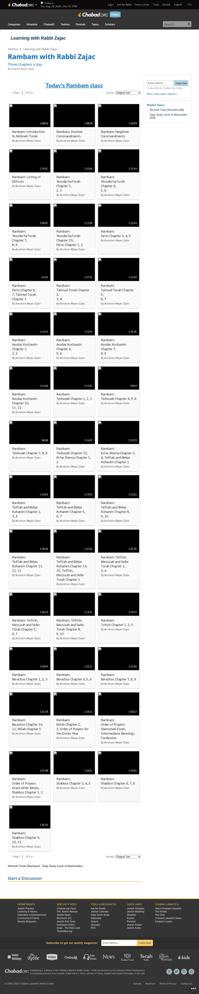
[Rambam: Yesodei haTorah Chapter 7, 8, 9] (30, 229)
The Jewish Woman (67, 911)
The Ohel (160, 915)
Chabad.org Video (66, 908)
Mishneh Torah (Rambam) (164, 109)
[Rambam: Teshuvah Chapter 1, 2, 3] (74, 391)
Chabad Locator (163, 921)
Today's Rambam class (74, 85)
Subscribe (96, 918)
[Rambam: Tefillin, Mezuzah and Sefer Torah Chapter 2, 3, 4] (118, 559)
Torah (99, 973)
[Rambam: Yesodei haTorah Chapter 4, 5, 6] (118, 174)
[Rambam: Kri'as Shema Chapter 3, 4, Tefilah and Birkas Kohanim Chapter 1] (118, 446)
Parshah (80, 24)
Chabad (62, 970)
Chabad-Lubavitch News (168, 918)
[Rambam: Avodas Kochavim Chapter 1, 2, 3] (30, 337)
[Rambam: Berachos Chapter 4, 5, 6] (74, 667)
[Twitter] (177, 972)
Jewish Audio (134, 928)
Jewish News (64, 915)
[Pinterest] (184, 972)
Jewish (119, 973)
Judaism (108, 973)
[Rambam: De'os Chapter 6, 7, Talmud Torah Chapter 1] (30, 283)
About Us (150, 983)
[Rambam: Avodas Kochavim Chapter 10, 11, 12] (30, 391)
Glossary (95, 924)
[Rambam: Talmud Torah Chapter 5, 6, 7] (118, 283)
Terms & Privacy (167, 983)
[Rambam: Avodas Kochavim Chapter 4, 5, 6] (74, 337)
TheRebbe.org (64, 931)
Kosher (130, 918)
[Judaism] (21, 4)
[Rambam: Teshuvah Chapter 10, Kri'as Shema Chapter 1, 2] (74, 446)
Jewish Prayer (134, 924)
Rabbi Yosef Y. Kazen (76, 973)
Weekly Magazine (26, 921)
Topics (95, 24)
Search (94, 921)
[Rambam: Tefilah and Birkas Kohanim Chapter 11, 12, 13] (30, 559)
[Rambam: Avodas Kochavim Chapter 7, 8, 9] (118, 337)
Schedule (31, 24)
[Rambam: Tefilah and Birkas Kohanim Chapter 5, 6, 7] (74, 500)
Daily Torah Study (100, 915)
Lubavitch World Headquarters (130, 970)
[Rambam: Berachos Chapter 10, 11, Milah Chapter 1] (30, 719)
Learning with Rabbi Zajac (38, 38)
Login (110, 4)
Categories (14, 24)
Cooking (128, 957)
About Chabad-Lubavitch (168, 908)
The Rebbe (161, 911)
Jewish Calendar (100, 911)
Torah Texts (147, 957)
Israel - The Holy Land (68, 928)
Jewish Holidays (135, 908)
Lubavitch (71, 970)
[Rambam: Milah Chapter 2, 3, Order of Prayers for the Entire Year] (74, 719)
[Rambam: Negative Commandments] (118, 124)
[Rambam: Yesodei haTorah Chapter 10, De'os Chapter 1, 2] (74, 229)
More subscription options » (162, 93)
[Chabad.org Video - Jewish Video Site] (99, 14)
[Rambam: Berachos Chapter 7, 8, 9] (118, 667)
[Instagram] (191, 972)
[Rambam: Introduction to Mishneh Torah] (30, 124)
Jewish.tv (52, 957)
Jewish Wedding (135, 911)
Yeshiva (65, 24)
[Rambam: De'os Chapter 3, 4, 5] (118, 229)
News (109, 957)
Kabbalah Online (66, 924)
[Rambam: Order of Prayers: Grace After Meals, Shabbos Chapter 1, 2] (30, 776)
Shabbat (131, 915)
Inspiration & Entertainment (31, 915)
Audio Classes (90, 957)
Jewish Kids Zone (66, 921)
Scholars (110, 24)
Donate (166, 4)
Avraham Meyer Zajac (22, 69)
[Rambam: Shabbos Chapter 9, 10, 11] (30, 828)
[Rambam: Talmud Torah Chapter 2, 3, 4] (74, 283)
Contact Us (186, 983)
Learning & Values (27, 911)
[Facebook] (169, 972)
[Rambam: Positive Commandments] (74, 124)
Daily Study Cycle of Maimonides (168, 114)
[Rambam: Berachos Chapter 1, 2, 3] (30, 667)
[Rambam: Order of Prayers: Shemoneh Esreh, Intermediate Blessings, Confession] (118, 719)
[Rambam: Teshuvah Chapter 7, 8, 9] (30, 446)
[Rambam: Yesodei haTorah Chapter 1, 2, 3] (74, 174)
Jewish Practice (25, 908)
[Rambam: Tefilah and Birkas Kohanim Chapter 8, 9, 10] (118, 500)
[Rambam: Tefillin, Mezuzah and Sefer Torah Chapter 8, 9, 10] (74, 618)
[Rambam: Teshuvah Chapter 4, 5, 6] (118, 391)
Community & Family (28, 918)
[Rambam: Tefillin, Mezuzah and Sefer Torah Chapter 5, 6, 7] (30, 618)
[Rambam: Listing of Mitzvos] (30, 174)
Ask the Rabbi (124, 4)
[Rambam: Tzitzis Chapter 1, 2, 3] (118, 618)
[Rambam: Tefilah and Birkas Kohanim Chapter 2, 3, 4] (30, 500)
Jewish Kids (184, 957)
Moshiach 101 (64, 918)
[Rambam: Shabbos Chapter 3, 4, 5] (74, 776)
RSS (93, 928)
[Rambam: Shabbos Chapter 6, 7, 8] (118, 776)
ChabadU (49, 24)
